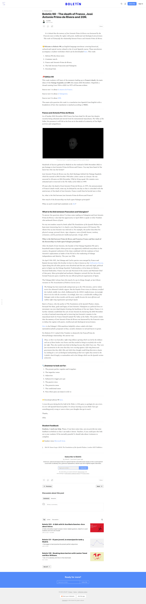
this (74, 204)
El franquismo (47, 11)
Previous (48, 486)
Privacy (70, 592)
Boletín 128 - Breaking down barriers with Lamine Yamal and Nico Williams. (64, 554)
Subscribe (132, 4)
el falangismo (62, 94)
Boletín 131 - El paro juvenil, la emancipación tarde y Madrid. (63, 541)
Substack (64, 600)
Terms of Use (81, 472)
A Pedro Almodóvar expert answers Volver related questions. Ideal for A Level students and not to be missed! (65, 529)
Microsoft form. (60, 441)
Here (44, 326)
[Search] (121, 3)
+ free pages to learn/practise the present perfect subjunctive (60, 544)
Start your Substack (68, 596)
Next (98, 486)
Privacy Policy (85, 473)
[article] (73, 529)
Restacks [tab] (53, 498)
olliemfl (48, 20)
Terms (75, 592)
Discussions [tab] (55, 519)
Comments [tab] (46, 498)
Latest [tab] (48, 519)
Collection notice (82, 592)
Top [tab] (44, 519)
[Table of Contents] (2, 302)
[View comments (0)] (48, 26)
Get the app (81, 596)
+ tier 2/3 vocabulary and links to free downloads (56, 558)
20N (59, 98)
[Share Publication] (125, 3)
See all (46, 567)
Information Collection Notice (72, 473)
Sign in (141, 4)
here (85, 51)
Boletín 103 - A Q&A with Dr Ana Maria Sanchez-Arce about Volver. (63, 525)
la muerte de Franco (65, 89)
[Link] (40, 76)
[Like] (44, 26)
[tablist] (49, 498)
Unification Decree (96, 263)
